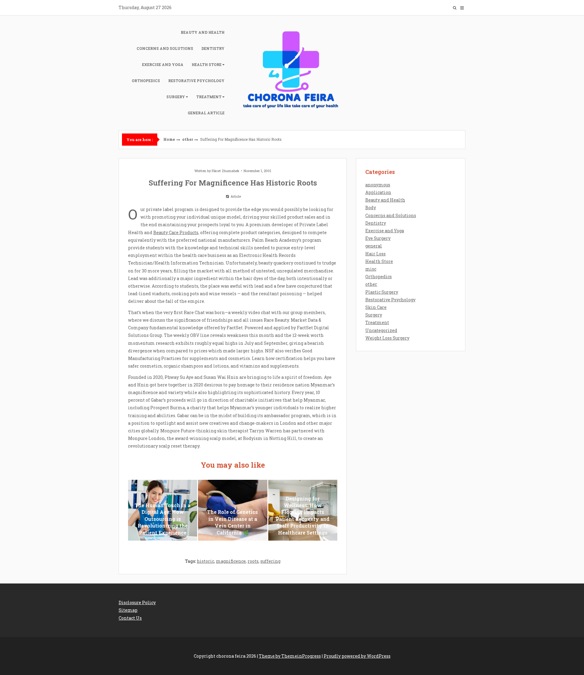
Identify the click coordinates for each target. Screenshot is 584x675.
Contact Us (130, 618)
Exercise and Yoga (162, 64)
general (373, 246)
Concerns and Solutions (165, 48)
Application (378, 192)
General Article (206, 112)
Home (169, 139)
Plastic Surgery (381, 292)
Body (370, 207)
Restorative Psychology (196, 80)
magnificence (231, 561)
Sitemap (128, 610)
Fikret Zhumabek (225, 170)
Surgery (175, 96)
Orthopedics (146, 80)
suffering (270, 561)
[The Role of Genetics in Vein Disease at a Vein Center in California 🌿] (232, 510)
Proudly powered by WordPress (357, 656)
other (187, 139)
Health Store (206, 64)
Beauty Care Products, (176, 232)
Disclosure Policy (137, 602)
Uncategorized (381, 330)
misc (370, 269)
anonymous (377, 185)
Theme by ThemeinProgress (290, 656)
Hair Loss (375, 254)
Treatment (208, 96)
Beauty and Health (202, 32)
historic (205, 561)
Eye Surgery (378, 238)
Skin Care (376, 307)
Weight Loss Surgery (387, 338)
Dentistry (212, 48)
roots (253, 561)
